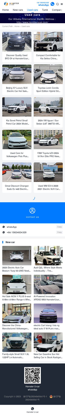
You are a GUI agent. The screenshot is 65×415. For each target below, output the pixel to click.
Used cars (32, 9)
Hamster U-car (33, 410)
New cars (18, 9)
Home (5, 9)
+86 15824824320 (16, 232)
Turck (45, 9)
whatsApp (43, 4)
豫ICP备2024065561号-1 (35, 396)
